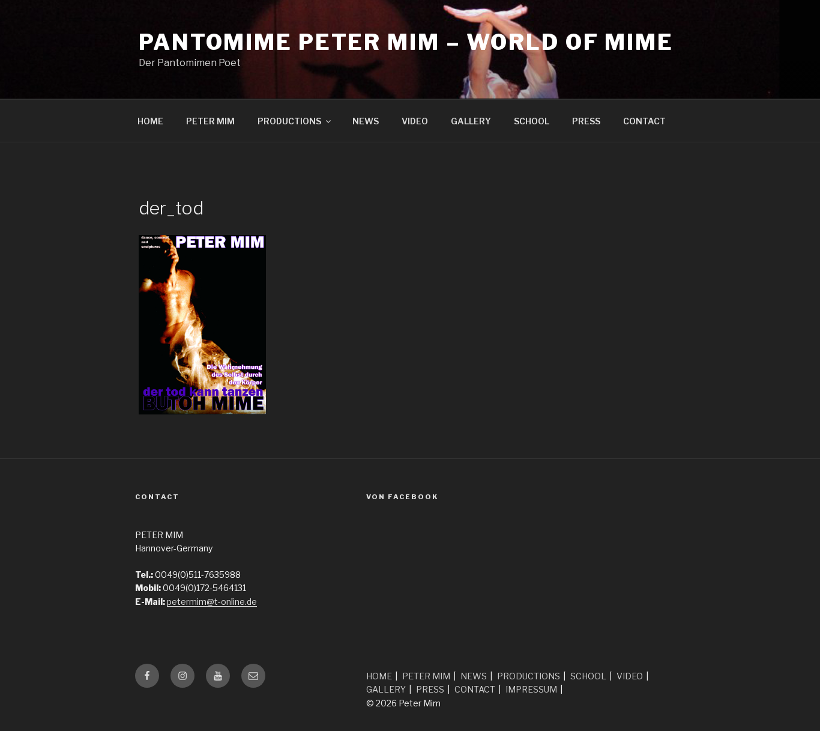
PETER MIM (210, 121)
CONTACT (644, 121)
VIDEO (415, 121)
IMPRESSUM (531, 689)
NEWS (365, 121)
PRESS (586, 121)
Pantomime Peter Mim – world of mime (406, 42)
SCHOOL (531, 121)
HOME (150, 121)
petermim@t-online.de (212, 601)
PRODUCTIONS (289, 121)
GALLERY (471, 121)
